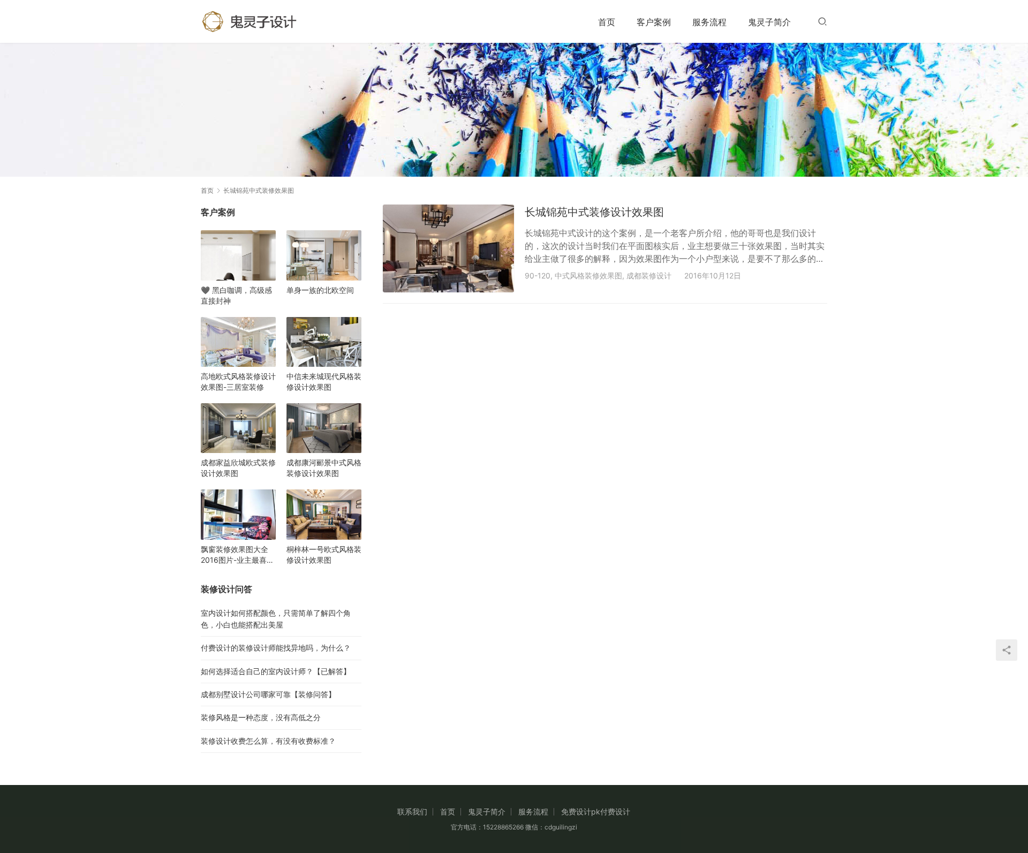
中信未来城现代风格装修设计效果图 (323, 381)
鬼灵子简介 (769, 22)
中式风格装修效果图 (588, 275)
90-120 (537, 275)
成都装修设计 (648, 275)
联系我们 (412, 811)
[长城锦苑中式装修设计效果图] (448, 248)
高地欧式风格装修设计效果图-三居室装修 (238, 381)
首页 (606, 22)
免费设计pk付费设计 (595, 811)
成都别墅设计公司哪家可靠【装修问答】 (268, 694)
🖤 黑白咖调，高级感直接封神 (236, 295)
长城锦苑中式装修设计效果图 (594, 212)
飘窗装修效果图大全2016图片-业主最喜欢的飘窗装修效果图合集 (238, 555)
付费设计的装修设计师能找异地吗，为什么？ (276, 647)
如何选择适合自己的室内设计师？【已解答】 (276, 671)
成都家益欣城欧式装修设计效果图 (238, 468)
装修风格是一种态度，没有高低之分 (261, 717)
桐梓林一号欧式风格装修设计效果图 (323, 554)
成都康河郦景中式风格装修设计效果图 (323, 468)
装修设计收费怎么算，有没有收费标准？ (268, 740)
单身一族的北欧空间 (320, 290)
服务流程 (709, 22)
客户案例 (654, 22)
